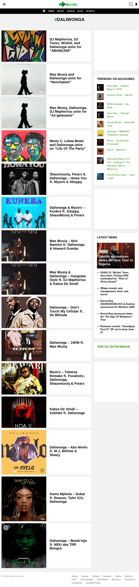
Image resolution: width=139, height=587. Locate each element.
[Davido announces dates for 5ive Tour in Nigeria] (116, 255)
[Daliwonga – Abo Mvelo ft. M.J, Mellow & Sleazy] (24, 452)
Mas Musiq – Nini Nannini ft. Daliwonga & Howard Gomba (67, 244)
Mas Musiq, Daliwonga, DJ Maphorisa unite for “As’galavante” (68, 111)
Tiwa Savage (86, 579)
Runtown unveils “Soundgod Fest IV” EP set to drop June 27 (117, 329)
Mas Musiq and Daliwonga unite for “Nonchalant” (65, 78)
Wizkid (95, 576)
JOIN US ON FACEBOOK (113, 346)
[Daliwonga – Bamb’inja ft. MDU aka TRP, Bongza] (24, 545)
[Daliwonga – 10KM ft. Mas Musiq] (24, 345)
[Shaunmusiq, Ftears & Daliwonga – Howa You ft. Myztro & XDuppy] (24, 179)
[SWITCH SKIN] (136, 4)
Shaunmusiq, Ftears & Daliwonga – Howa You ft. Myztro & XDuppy (68, 178)
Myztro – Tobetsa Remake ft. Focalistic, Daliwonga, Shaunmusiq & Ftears (67, 377)
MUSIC (60, 11)
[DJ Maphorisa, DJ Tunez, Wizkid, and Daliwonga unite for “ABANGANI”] (24, 46)
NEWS (51, 11)
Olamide (107, 576)
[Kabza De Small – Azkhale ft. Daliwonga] (24, 412)
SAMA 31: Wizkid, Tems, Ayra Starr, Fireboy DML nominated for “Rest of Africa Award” (114, 277)
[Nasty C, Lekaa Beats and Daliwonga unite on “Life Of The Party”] (24, 146)
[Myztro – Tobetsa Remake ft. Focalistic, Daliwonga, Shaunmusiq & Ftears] (24, 378)
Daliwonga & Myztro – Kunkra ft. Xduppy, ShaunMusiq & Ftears (67, 211)
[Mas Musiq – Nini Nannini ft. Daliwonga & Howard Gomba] (24, 246)
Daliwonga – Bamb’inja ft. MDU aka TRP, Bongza (68, 544)
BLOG (80, 11)
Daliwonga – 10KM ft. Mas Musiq (67, 344)
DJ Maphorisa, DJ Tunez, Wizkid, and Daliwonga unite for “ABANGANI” (65, 45)
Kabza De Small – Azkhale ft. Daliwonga (67, 411)
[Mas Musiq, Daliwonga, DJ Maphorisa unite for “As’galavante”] (24, 112)
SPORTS (90, 11)
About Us (116, 579)
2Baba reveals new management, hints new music (114, 291)
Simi (74, 579)
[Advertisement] (118, 50)
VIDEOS (71, 11)
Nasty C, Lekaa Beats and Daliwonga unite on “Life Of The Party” (68, 144)
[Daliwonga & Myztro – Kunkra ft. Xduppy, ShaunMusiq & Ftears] (24, 212)
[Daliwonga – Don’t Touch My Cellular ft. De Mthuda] (24, 312)
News (103, 251)
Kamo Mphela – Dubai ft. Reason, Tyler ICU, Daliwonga (67, 497)
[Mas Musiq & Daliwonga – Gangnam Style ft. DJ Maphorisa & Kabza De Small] (24, 279)
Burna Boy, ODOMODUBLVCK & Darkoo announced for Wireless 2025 (117, 303)
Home (75, 576)
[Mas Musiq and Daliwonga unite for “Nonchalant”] (24, 79)
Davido (85, 576)
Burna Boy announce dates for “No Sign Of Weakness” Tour (116, 316)
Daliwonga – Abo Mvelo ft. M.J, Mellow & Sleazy (68, 451)
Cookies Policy (93, 583)
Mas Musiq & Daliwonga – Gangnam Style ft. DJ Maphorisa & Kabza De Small (68, 278)
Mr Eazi (128, 576)
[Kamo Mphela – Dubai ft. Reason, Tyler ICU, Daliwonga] (24, 499)
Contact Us (130, 579)
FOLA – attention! (116, 149)
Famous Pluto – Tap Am (120, 95)
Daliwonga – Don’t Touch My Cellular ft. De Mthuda (66, 311)
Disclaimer (77, 583)
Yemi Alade (102, 579)
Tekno (118, 576)
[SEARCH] (131, 4)
